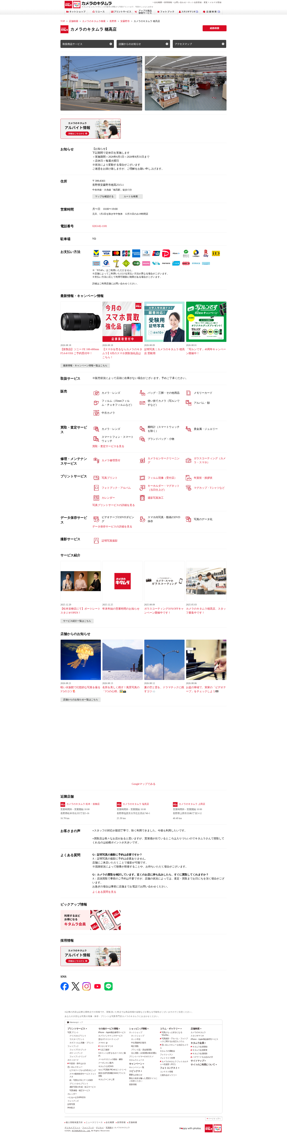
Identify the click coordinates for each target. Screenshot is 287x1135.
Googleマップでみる (143, 783)
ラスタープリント (76, 1039)
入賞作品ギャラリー (168, 1075)
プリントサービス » (77, 1028)
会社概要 (158, 2)
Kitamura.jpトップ (76, 1022)
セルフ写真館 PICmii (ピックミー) (112, 1069)
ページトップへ (214, 1119)
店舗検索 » (196, 1028)
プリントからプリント (78, 1083)
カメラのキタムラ (198, 1032)
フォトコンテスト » (169, 1067)
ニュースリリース (94, 1122)
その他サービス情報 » (109, 1028)
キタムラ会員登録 (199, 1047)
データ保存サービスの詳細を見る (112, 526)
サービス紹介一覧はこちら (77, 621)
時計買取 (135, 1046)
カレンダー (72, 1094)
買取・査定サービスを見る (108, 446)
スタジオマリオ (106, 1046)
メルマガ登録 (216, 2)
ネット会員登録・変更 (198, 2)
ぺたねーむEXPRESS (76, 1097)
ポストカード (73, 1060)
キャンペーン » (136, 1063)
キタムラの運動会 (167, 1051)
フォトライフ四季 (167, 1058)
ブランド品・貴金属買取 (141, 1050)
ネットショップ (135, 1032)
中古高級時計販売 (138, 1043)
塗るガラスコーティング (108, 1039)
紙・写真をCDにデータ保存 (81, 1080)
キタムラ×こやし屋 (106, 1079)
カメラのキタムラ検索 (93, 21)
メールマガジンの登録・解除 (110, 1059)
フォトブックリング (77, 1056)
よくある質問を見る (104, 891)
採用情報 (168, 2)
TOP (62, 21)
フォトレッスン (166, 1054)
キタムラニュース (136, 1060)
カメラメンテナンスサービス (110, 1036)
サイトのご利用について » (204, 1064)
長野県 (112, 21)
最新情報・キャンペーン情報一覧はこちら (85, 365)
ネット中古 (135, 1039)
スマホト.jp (103, 1043)
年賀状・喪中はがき (77, 1063)
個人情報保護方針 (74, 1122)
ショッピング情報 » (138, 1028)
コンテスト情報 (166, 1071)
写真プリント (73, 1032)
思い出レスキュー (74, 1067)
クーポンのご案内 (105, 1063)
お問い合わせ (180, 2)
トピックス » (135, 1071)
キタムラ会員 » (198, 1043)
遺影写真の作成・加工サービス (82, 1087)
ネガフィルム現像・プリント (81, 1043)
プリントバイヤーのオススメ (141, 1056)
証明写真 (71, 1104)
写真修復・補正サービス (79, 1090)
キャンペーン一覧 (136, 1067)
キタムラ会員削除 (199, 1053)
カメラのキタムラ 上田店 (192, 804)
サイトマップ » (198, 1060)
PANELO (71, 1108)
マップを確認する (104, 196)
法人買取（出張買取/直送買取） (144, 1053)
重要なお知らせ (135, 1075)
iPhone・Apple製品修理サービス (112, 1032)
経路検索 (214, 28)
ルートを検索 (131, 196)
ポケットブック (76, 1053)
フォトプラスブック (77, 1050)
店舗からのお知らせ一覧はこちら (80, 699)
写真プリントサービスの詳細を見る (113, 505)
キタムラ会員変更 (199, 1050)
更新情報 (133, 1084)
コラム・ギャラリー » (171, 1028)
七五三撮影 (104, 1050)
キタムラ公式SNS (105, 1066)
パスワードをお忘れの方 (202, 1057)
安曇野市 (125, 21)
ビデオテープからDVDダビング (82, 1070)
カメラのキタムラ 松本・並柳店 (83, 804)
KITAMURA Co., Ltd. (81, 1131)
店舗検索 (73, 21)
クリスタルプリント (77, 1036)
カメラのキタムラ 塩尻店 (136, 804)
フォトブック (73, 1046)
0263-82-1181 (99, 226)
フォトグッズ (73, 1101)
